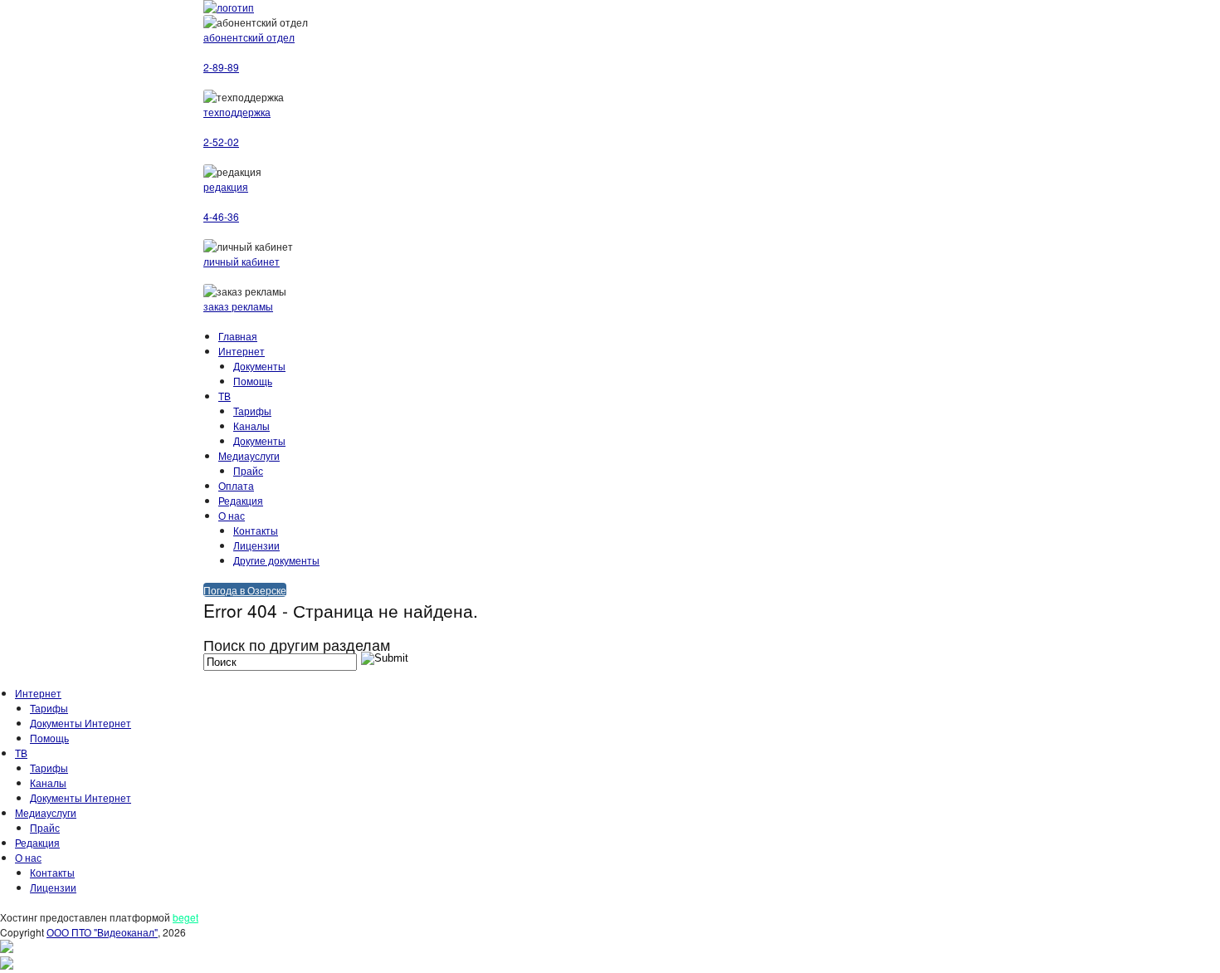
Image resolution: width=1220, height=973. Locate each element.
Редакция (240, 500)
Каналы (251, 425)
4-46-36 (221, 216)
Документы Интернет (80, 723)
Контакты (255, 530)
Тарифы (252, 410)
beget (185, 917)
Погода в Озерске (244, 590)
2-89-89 (221, 67)
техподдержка (237, 112)
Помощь (252, 381)
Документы (259, 366)
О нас (231, 515)
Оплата (236, 485)
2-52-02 (221, 141)
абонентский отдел (249, 37)
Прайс (248, 470)
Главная (237, 336)
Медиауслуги (249, 455)
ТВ (224, 396)
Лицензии (256, 545)
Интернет (241, 351)
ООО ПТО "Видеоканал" (102, 932)
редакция (225, 186)
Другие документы (276, 560)
